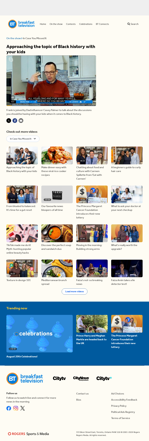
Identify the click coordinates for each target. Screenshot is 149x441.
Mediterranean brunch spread (54, 282)
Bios (78, 399)
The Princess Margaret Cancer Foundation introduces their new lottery (89, 212)
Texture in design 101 (18, 280)
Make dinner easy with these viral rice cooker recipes (53, 171)
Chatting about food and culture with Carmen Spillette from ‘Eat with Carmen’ (90, 173)
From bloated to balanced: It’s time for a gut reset (21, 208)
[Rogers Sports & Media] (28, 434)
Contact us (82, 393)
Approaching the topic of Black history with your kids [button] (21, 169)
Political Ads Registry (123, 412)
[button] (22, 155)
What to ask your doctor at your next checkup (126, 208)
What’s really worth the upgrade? (124, 247)
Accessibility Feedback (124, 399)
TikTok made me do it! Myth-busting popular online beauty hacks (18, 249)
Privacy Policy (118, 405)
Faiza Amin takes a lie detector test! (123, 282)
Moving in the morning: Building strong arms (89, 247)
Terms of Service (120, 418)
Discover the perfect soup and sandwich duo (56, 247)
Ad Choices (117, 393)
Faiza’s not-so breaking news (89, 282)
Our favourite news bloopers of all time (52, 208)
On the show (13, 38)
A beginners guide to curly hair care (126, 169)
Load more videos (74, 291)
